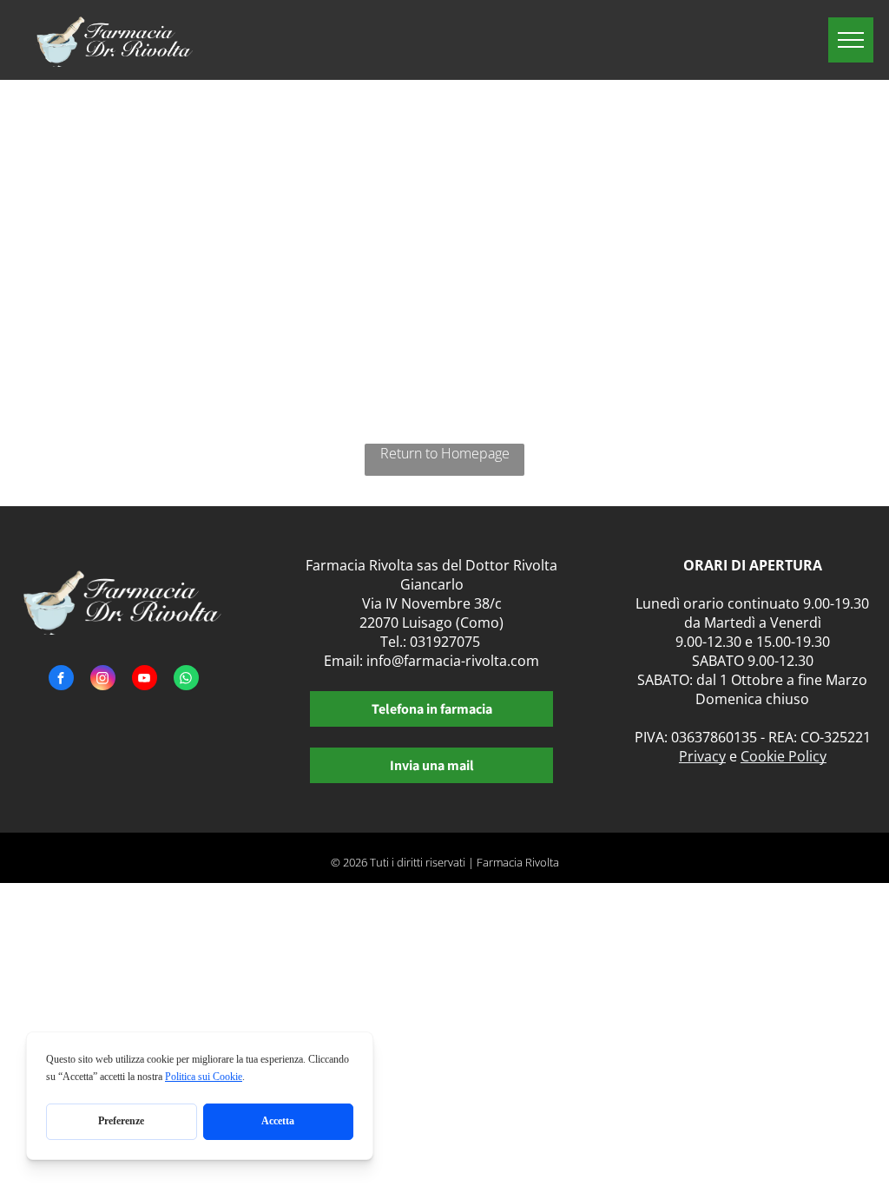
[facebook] (61, 680)
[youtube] (144, 680)
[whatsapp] (186, 680)
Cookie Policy (783, 756)
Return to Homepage (445, 453)
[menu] (850, 40)
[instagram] (102, 680)
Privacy (702, 756)
